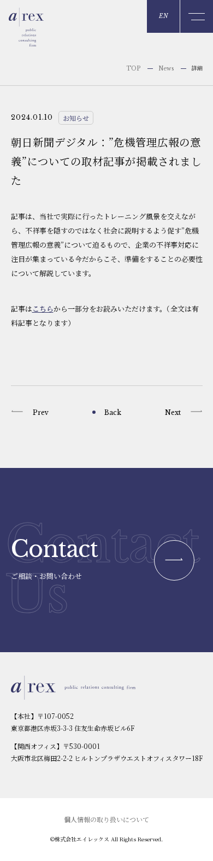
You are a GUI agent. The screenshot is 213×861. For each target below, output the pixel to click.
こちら (43, 308)
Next (173, 412)
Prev (41, 412)
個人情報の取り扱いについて (106, 819)
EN (163, 16)
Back (112, 412)
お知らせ (76, 117)
